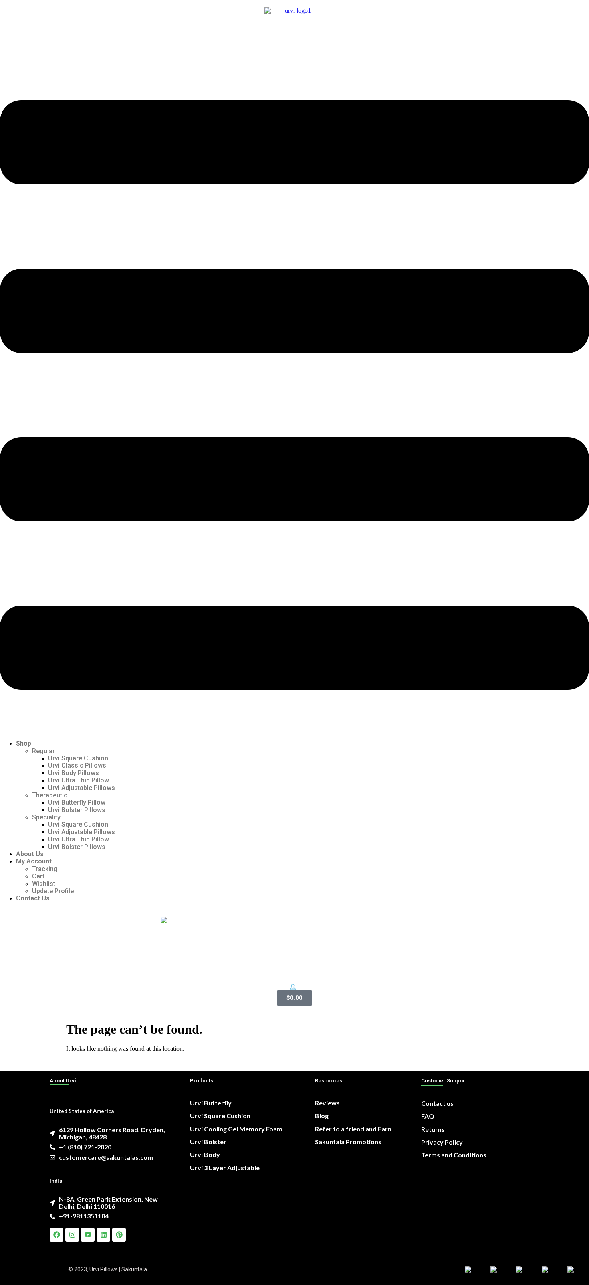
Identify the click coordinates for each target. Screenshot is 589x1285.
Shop (23, 743)
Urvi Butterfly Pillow (76, 802)
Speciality (46, 817)
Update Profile (53, 891)
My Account (34, 861)
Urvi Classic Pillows (77, 765)
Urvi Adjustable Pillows (81, 788)
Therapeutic (49, 795)
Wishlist (43, 884)
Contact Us (33, 898)
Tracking (45, 869)
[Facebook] (56, 1235)
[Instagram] (72, 1235)
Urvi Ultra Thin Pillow (78, 780)
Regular (43, 751)
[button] (294, 396)
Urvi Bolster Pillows (76, 810)
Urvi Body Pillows (73, 773)
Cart (38, 876)
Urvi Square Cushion (78, 758)
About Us (30, 854)
